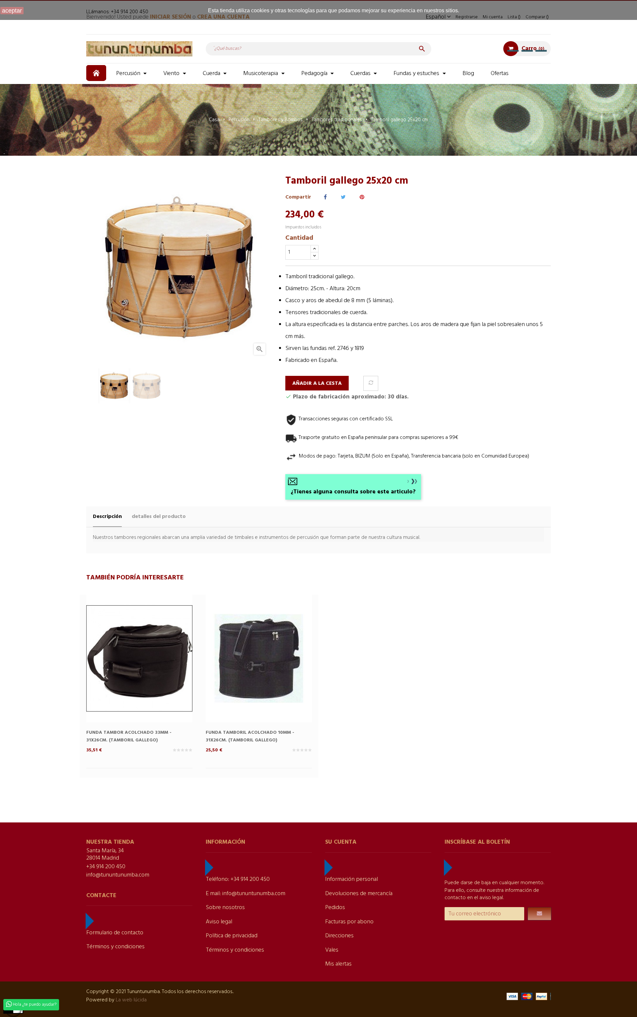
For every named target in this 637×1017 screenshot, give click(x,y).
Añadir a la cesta (317, 383)
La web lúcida (131, 1000)
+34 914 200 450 (105, 867)
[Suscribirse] (539, 913)
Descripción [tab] (107, 516)
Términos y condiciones (115, 947)
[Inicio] (97, 73)
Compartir (325, 197)
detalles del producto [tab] (159, 516)
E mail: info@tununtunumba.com (245, 893)
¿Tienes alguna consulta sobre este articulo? (353, 492)
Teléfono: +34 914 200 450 (238, 879)
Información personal (351, 879)
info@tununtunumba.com (117, 875)
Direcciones (339, 936)
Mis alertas (338, 964)
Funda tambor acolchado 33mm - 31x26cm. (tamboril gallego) (129, 736)
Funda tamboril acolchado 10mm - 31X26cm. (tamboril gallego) (250, 736)
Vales (331, 950)
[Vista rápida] (126, 669)
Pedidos (335, 907)
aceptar (12, 10)
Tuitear (343, 197)
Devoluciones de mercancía (358, 893)
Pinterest (362, 197)
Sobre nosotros (225, 907)
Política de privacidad (231, 936)
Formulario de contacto (114, 933)
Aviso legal (219, 922)
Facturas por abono (349, 922)
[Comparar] (370, 383)
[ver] (152, 669)
